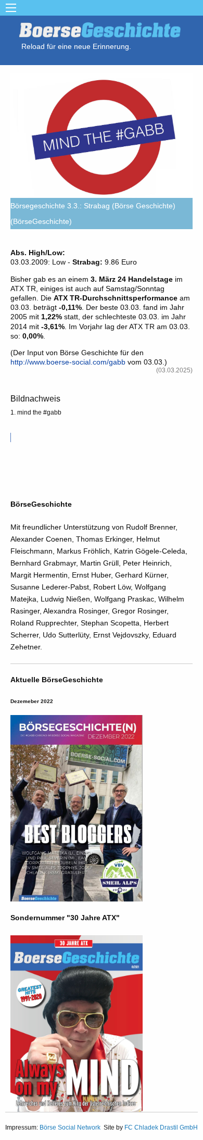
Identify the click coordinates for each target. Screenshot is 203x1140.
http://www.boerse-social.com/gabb (67, 362)
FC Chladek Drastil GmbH (161, 1127)
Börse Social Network (70, 1127)
